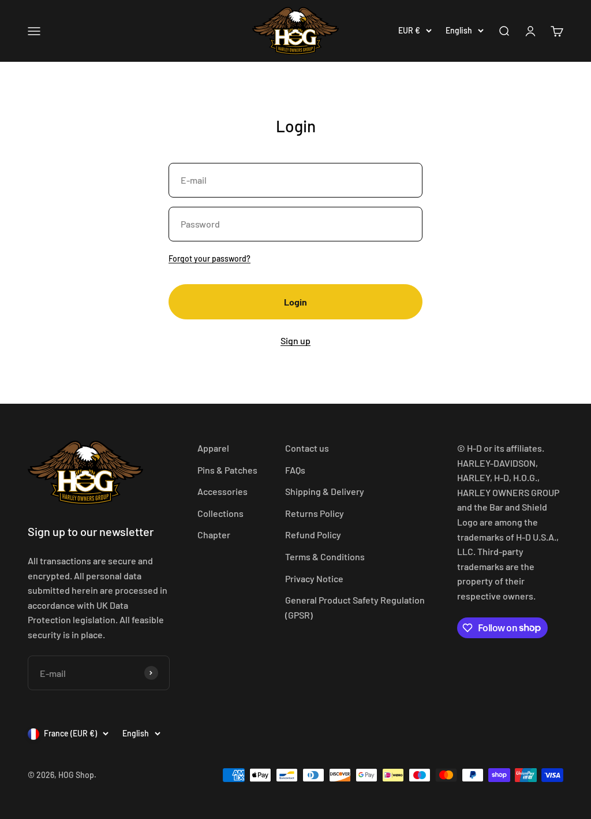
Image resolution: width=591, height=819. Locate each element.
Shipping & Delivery (324, 491)
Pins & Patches (227, 469)
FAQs (295, 469)
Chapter (213, 534)
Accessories (222, 491)
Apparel (213, 447)
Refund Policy (313, 534)
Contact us (307, 447)
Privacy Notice (314, 578)
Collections (220, 513)
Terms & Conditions (325, 556)
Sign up (295, 340)
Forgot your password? (209, 258)
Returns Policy (314, 513)
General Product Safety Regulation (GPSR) (355, 607)
